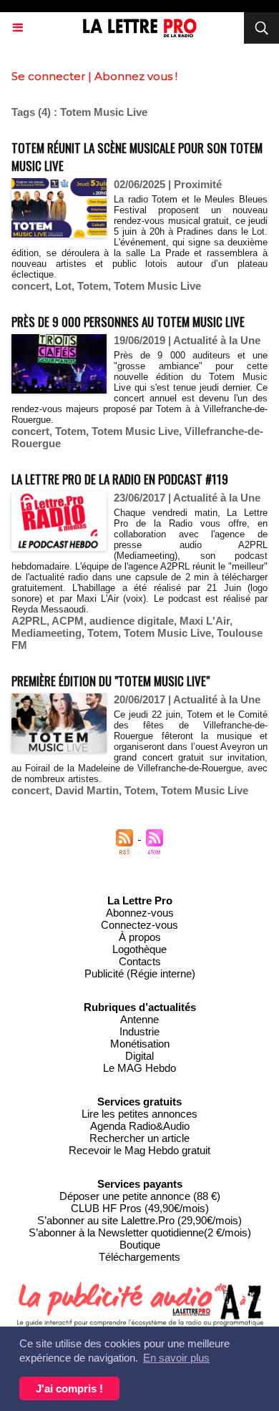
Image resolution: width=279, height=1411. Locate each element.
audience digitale (131, 621)
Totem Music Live (157, 286)
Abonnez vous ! (135, 76)
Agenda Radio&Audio (140, 1126)
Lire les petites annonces (139, 1114)
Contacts (140, 961)
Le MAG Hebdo (139, 1068)
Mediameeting (46, 633)
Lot (63, 286)
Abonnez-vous (140, 913)
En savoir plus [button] (176, 1358)
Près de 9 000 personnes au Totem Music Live (128, 322)
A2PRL (28, 621)
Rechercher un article (139, 1138)
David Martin (87, 790)
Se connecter (48, 76)
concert (30, 286)
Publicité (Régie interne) (139, 973)
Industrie (139, 1031)
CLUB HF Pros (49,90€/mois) (140, 1208)
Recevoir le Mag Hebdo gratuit (139, 1150)
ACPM (68, 621)
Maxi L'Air (205, 621)
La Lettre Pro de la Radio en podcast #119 (119, 479)
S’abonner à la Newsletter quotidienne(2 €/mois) (140, 1232)
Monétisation (140, 1044)
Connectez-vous (139, 925)
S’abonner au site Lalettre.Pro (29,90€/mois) (139, 1220)
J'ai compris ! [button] (69, 1388)
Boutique (139, 1245)
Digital (139, 1056)
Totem (92, 286)
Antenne (139, 1019)
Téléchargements (139, 1257)
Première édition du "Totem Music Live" (110, 681)
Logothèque (139, 949)
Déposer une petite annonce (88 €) (139, 1196)
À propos (140, 937)
